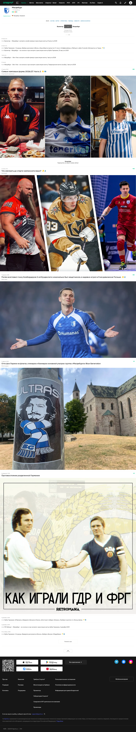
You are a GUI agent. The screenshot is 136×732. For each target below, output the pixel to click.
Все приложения (74, 662)
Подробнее (59, 721)
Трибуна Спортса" (39, 679)
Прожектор (37, 690)
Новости (76, 21)
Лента (47, 21)
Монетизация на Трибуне (41, 685)
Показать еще (68, 641)
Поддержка (21, 690)
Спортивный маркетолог (7, 74)
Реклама (20, 685)
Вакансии (21, 679)
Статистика (63, 21)
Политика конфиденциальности (65, 685)
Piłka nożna (4, 279)
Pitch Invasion (4, 366)
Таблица (70, 21)
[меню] (17, 2)
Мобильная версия (122, 679)
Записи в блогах (85, 21)
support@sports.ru (37, 714)
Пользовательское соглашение (65, 679)
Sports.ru (7, 719)
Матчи (57, 21)
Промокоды (37, 707)
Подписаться (6, 16)
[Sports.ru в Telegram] (116, 662)
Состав (52, 21)
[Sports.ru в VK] (124, 662)
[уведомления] (120, 2)
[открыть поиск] (116, 2)
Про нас (4, 679)
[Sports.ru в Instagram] (131, 662)
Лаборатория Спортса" (40, 696)
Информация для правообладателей (67, 690)
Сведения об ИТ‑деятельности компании (46, 702)
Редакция (5, 685)
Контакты (5, 690)
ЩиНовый (4, 173)
